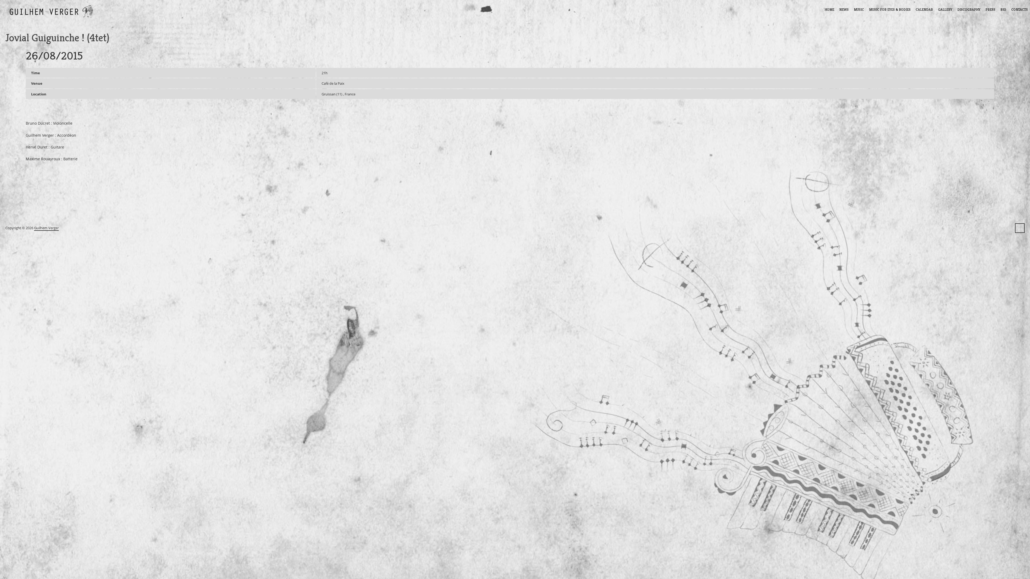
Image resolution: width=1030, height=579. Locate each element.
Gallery (945, 9)
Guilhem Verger (46, 227)
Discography (968, 9)
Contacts (1019, 9)
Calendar (924, 9)
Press (990, 9)
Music (859, 9)
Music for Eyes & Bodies (890, 9)
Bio (1003, 9)
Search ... (1020, 228)
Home (829, 9)
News (844, 9)
